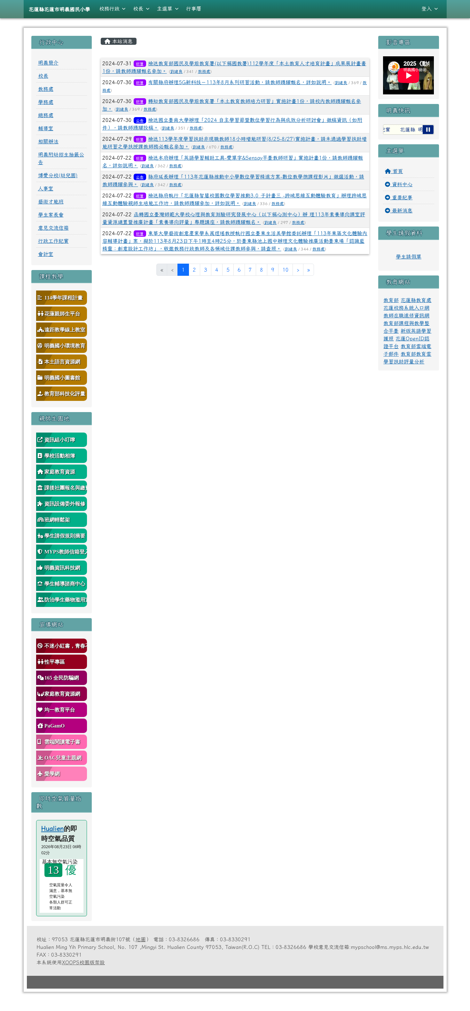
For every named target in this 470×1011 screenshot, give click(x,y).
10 (285, 269)
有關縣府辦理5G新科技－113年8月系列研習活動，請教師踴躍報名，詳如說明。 (240, 82)
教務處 (204, 71)
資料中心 (401, 184)
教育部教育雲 (416, 353)
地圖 (141, 939)
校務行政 (109, 8)
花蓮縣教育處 (416, 300)
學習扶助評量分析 (403, 361)
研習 (140, 64)
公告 (140, 120)
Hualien (52, 828)
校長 (138, 8)
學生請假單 (408, 256)
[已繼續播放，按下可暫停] (428, 129)
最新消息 (401, 210)
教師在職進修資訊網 (406, 315)
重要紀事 (401, 197)
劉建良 (176, 71)
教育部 (391, 300)
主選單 (164, 8)
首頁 (397, 171)
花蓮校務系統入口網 (406, 307)
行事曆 (193, 8)
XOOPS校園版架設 (83, 962)
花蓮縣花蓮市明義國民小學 (59, 9)
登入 (426, 8)
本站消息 (121, 41)
